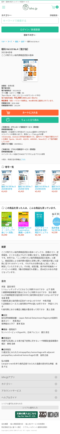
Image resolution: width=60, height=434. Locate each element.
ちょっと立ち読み (30, 119)
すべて (10, 41)
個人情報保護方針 (16, 424)
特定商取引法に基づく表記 (11, 427)
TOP (3, 41)
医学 (22, 41)
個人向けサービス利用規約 (35, 424)
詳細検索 (54, 15)
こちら (23, 159)
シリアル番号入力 (30, 407)
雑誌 (16, 41)
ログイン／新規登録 (30, 29)
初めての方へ (30, 34)
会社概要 (4, 424)
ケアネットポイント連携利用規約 (35, 427)
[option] (8, 182)
